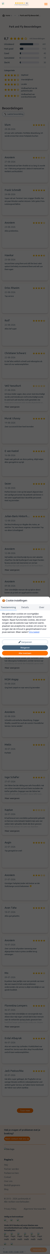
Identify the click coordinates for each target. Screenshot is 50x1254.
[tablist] (25, 607)
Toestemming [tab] (8, 607)
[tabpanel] (25, 622)
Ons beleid (34, 631)
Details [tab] (25, 607)
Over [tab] (41, 607)
